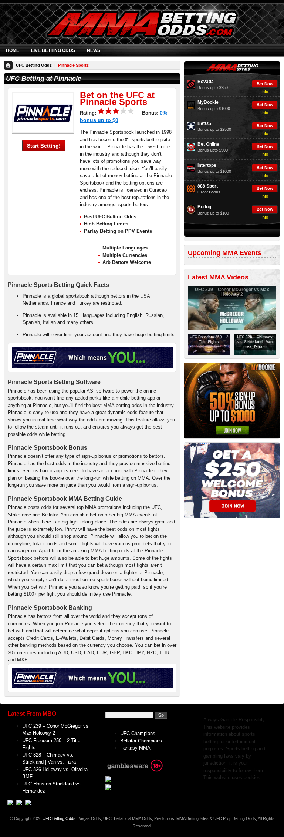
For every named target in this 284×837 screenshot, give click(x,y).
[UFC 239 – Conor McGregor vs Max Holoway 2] (232, 328)
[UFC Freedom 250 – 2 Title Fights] (209, 353)
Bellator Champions (141, 741)
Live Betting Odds (53, 50)
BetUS (204, 123)
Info (264, 91)
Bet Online (208, 144)
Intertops (206, 165)
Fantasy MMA (135, 748)
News (93, 50)
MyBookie (208, 102)
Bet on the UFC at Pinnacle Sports (117, 98)
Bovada (205, 81)
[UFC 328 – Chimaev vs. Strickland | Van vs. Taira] (255, 353)
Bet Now (265, 84)
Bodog (204, 206)
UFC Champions (137, 733)
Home (12, 50)
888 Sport (207, 186)
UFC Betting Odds (34, 65)
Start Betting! (44, 146)
